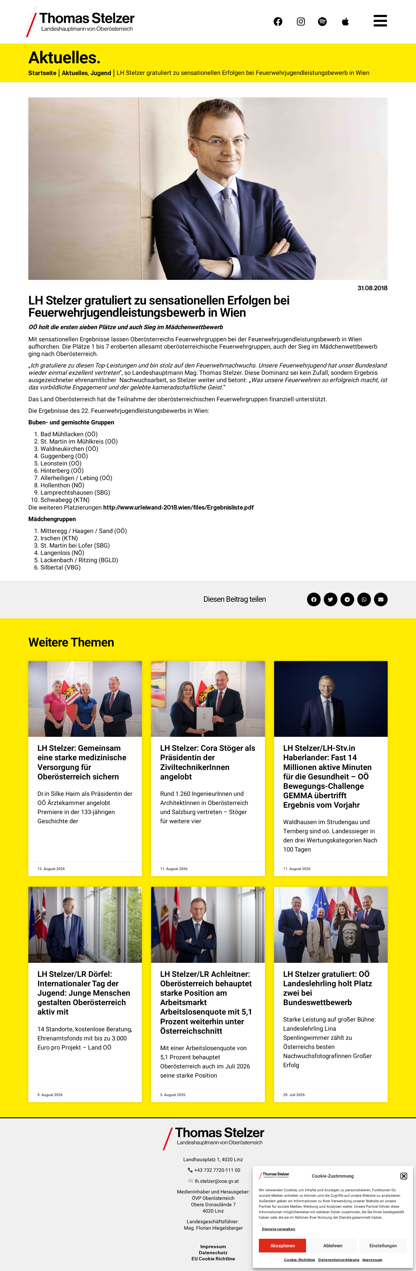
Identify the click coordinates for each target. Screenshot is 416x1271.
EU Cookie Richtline (213, 1258)
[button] (404, 1176)
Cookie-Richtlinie (299, 1260)
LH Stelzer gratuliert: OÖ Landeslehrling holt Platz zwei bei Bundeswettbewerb (327, 989)
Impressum (372, 1260)
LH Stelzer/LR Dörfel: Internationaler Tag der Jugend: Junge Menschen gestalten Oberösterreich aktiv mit (83, 993)
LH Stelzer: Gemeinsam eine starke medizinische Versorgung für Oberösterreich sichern (81, 763)
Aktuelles (75, 73)
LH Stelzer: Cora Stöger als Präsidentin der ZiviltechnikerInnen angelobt (207, 763)
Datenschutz (213, 1252)
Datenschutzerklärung (338, 1260)
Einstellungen (383, 1245)
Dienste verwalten (278, 1229)
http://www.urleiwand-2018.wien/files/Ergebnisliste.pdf (178, 507)
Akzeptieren (282, 1245)
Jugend (100, 73)
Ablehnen (332, 1245)
